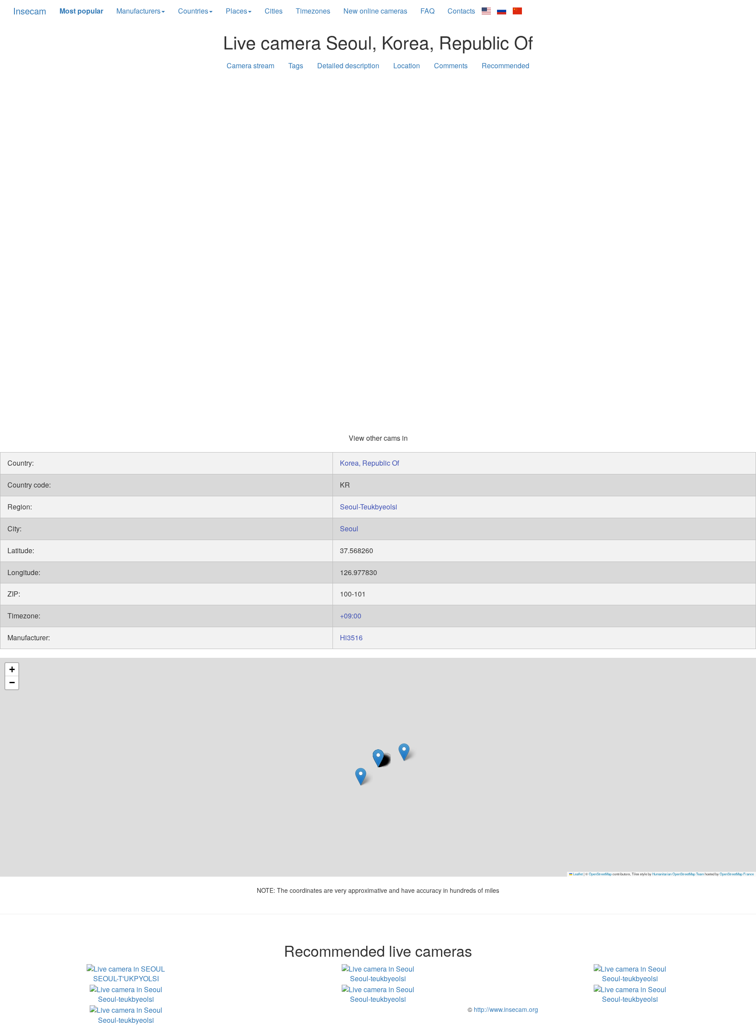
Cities (274, 11)
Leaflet (577, 873)
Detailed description (348, 65)
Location (406, 65)
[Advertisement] (378, 145)
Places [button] (236, 11)
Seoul (349, 528)
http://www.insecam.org (505, 1009)
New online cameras (375, 11)
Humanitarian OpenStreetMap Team (678, 873)
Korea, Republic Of (369, 463)
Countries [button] (193, 11)
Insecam (29, 10)
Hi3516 (351, 637)
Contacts (461, 11)
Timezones (313, 11)
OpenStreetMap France (737, 873)
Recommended (505, 65)
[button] (404, 752)
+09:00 (350, 616)
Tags (295, 65)
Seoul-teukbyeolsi (378, 978)
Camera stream (250, 65)
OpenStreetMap (600, 873)
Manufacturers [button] (138, 11)
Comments (451, 65)
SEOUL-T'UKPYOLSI (126, 978)
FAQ (427, 11)
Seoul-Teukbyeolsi (368, 507)
